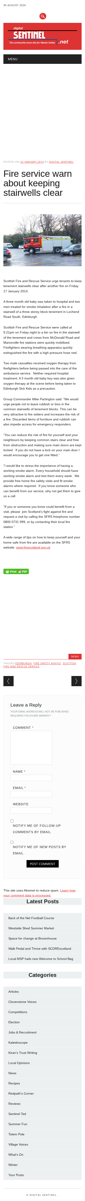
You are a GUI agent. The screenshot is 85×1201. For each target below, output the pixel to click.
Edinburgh (23, 663)
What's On (15, 1154)
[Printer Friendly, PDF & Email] (16, 572)
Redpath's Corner (21, 1093)
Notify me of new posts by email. (39, 850)
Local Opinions (19, 1063)
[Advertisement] (42, 108)
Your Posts (16, 1175)
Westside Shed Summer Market (31, 928)
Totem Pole (16, 1134)
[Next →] (76, 681)
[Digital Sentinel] (42, 45)
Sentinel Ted (17, 1114)
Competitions (17, 1012)
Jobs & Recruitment (22, 1032)
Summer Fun (17, 1124)
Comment (23, 727)
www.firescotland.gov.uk (33, 547)
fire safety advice (47, 663)
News (75, 656)
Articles (13, 991)
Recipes (14, 1083)
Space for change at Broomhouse (32, 938)
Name (19, 771)
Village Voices (18, 1144)
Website (21, 804)
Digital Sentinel (61, 161)
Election (14, 1022)
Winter (13, 1165)
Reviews (14, 1103)
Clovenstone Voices (22, 1002)
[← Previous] (8, 681)
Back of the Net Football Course (31, 918)
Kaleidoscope (18, 1042)
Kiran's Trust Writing (22, 1053)
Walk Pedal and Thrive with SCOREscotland (39, 948)
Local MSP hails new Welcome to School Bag (40, 959)
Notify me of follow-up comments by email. (37, 829)
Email (19, 788)
